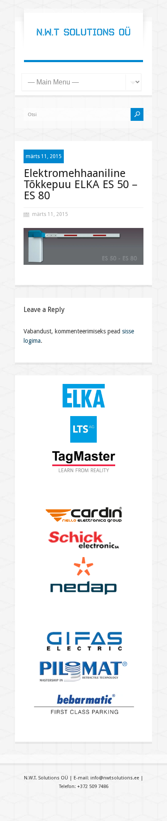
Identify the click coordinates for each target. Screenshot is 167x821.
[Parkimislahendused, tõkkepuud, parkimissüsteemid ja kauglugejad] (83, 42)
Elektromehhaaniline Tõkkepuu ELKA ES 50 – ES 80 (80, 184)
